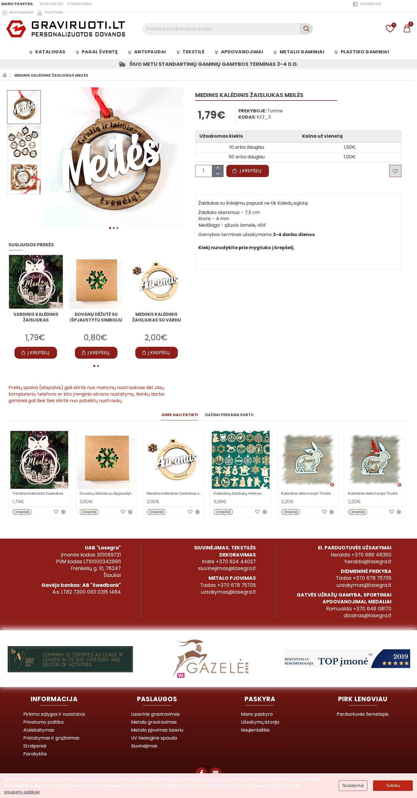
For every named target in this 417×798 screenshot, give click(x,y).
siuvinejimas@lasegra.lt (227, 568)
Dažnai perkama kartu (229, 415)
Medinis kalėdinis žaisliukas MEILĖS (51, 75)
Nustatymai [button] (353, 785)
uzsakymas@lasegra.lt (228, 592)
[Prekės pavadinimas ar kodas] (306, 29)
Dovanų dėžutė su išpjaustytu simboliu (96, 317)
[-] (217, 174)
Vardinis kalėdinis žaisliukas (35, 317)
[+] (217, 168)
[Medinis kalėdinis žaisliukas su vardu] (156, 282)
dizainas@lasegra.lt (367, 615)
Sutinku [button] (393, 785)
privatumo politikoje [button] (22, 791)
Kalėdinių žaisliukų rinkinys (238, 493)
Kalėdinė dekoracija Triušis (306, 493)
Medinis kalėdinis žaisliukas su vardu (156, 317)
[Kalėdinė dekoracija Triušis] (308, 460)
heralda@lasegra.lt (368, 561)
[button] (110, 228)
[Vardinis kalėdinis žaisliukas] (36, 282)
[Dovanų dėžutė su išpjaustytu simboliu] (96, 282)
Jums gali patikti (179, 415)
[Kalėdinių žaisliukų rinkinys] (241, 460)
